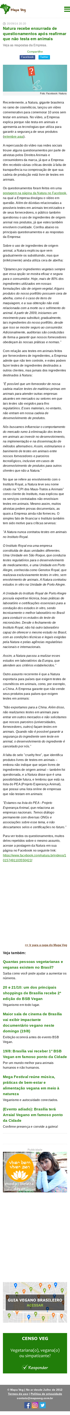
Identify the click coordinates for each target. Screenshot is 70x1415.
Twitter (44, 57)
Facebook (27, 57)
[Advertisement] (35, 903)
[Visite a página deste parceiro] (35, 1173)
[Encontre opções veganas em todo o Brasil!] (35, 1303)
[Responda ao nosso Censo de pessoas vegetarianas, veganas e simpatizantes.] (35, 1354)
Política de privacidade (46, 1393)
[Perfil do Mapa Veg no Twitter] (42, 1404)
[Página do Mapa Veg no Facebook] (27, 1404)
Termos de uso (18, 1393)
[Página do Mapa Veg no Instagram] (35, 1404)
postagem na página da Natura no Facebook (34, 193)
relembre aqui (14, 136)
